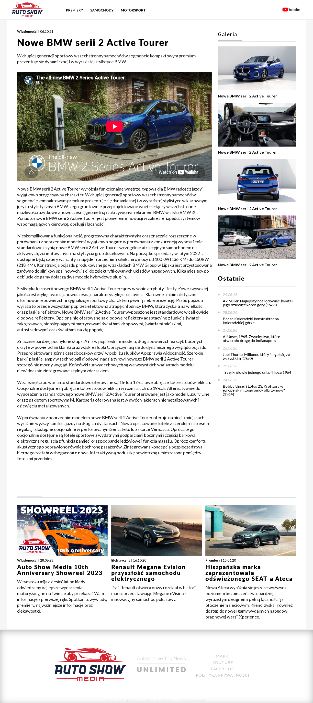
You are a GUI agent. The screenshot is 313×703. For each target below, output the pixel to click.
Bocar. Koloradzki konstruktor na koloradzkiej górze (251, 320)
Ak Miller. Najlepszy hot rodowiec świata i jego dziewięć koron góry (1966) (258, 302)
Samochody (101, 10)
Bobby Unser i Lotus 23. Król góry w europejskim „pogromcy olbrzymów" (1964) (254, 390)
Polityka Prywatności (222, 675)
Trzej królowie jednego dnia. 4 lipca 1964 (257, 372)
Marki (223, 656)
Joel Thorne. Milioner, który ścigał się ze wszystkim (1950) (256, 356)
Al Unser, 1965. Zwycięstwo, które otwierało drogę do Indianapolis (251, 338)
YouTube (222, 662)
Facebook (222, 668)
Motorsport (133, 10)
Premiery (74, 10)
